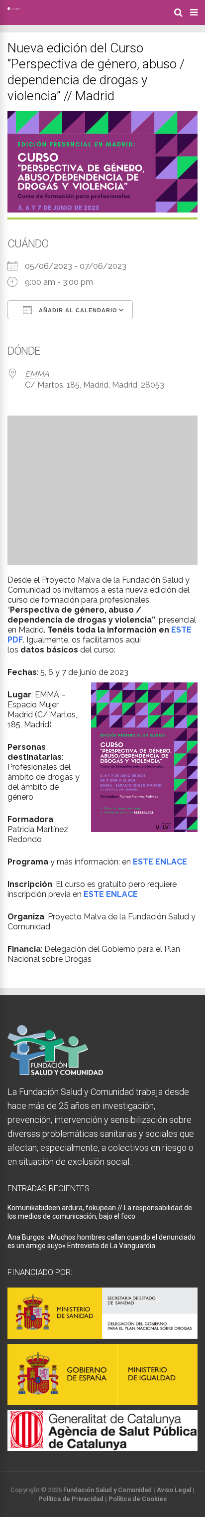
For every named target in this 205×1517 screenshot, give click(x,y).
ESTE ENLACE (160, 862)
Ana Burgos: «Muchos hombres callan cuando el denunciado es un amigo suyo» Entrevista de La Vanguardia (101, 1241)
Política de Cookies (137, 1499)
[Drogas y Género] (13, 7)
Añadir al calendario (77, 310)
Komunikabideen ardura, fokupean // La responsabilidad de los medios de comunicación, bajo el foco (99, 1212)
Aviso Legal (174, 1490)
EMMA (37, 374)
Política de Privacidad (70, 1499)
